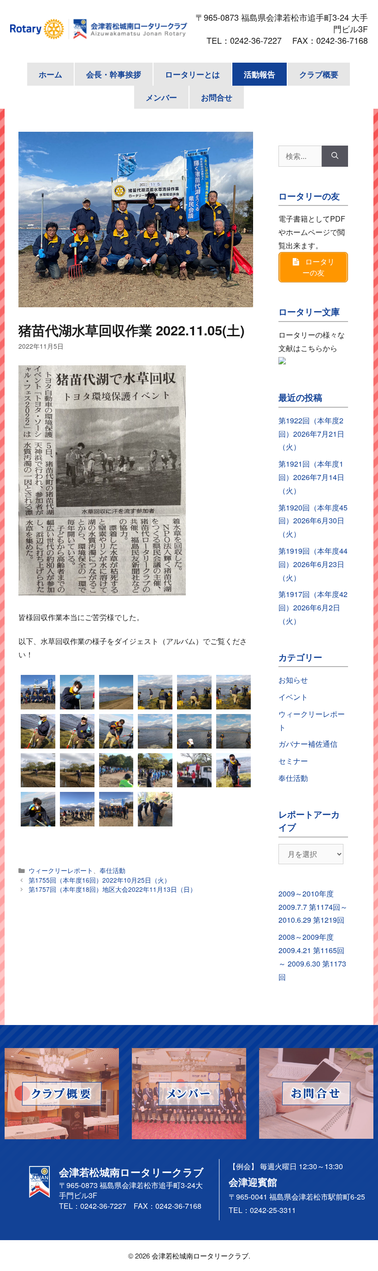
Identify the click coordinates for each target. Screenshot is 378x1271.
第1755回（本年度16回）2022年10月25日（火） (100, 879)
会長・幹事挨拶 (113, 74)
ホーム (50, 74)
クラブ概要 (318, 74)
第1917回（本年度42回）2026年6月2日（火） (313, 607)
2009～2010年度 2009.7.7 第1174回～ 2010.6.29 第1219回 (313, 906)
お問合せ (216, 97)
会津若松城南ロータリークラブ (200, 1255)
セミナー (293, 761)
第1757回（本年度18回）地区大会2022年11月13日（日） (112, 889)
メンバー (161, 97)
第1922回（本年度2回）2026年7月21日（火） (311, 433)
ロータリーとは (192, 74)
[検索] (335, 156)
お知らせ (293, 679)
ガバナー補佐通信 (307, 743)
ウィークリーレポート (61, 870)
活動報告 (259, 74)
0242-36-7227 (260, 40)
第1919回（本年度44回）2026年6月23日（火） (313, 564)
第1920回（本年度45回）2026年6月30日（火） (313, 520)
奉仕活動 (112, 870)
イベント (293, 696)
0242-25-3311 (273, 1210)
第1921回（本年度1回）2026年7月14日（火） (311, 477)
